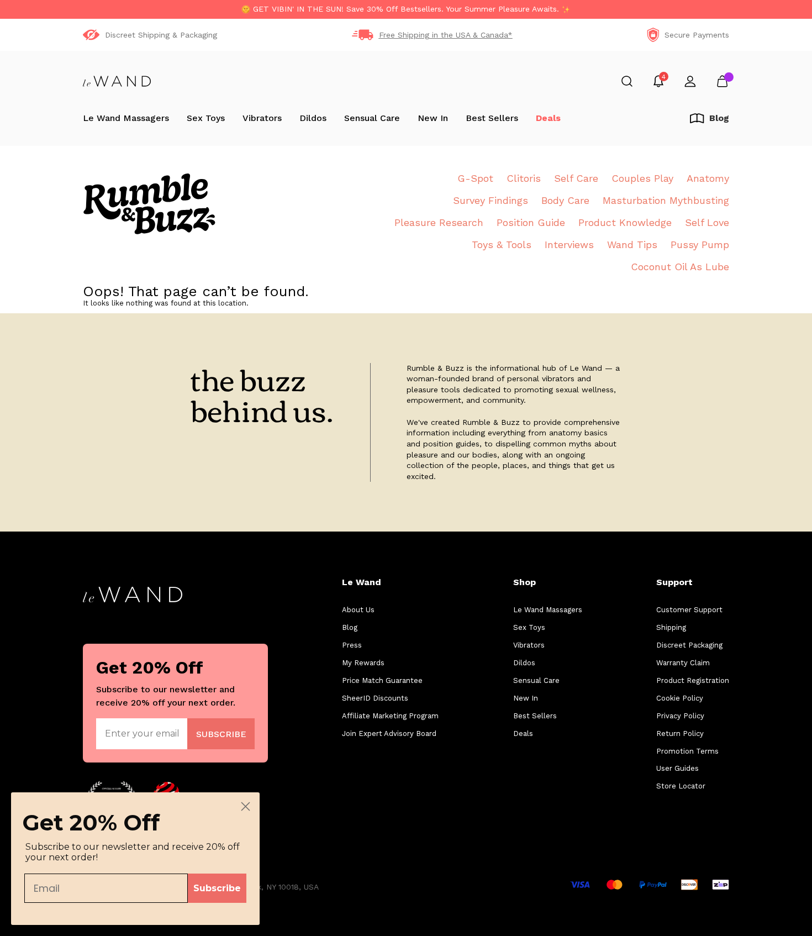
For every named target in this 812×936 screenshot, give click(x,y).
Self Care (576, 178)
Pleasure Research (438, 222)
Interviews (569, 244)
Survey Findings (490, 200)
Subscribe (217, 888)
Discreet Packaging (689, 645)
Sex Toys (206, 118)
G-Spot (475, 178)
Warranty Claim (683, 663)
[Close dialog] (245, 806)
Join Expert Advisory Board (389, 733)
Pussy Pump (700, 244)
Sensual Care (372, 118)
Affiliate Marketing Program (390, 716)
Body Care (565, 200)
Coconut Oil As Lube (680, 266)
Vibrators (262, 118)
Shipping (671, 627)
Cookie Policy (679, 698)
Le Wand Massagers (126, 118)
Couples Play (642, 178)
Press (352, 645)
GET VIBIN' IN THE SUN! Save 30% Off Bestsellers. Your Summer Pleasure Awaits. (406, 8)
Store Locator (680, 786)
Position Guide (531, 222)
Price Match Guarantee (382, 680)
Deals (548, 118)
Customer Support (689, 610)
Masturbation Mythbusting (666, 200)
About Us (358, 610)
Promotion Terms (687, 751)
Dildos (312, 118)
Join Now (221, 733)
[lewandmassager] (117, 81)
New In (433, 118)
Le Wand (361, 582)
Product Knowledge (625, 222)
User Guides (677, 768)
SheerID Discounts (375, 698)
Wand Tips (632, 244)
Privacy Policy (680, 716)
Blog (349, 627)
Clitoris (524, 178)
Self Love (707, 222)
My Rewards (363, 663)
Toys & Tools (501, 244)
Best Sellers (492, 118)
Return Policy (680, 733)
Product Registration (692, 680)
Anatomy (708, 178)
